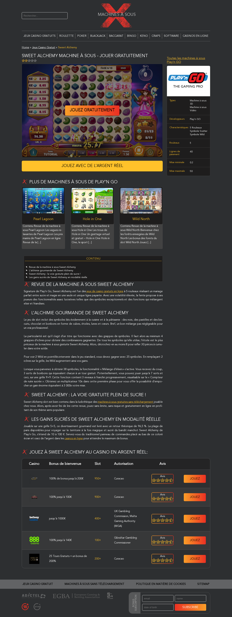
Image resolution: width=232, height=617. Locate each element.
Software (171, 36)
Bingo (131, 36)
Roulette (66, 36)
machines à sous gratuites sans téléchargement (125, 402)
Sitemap (203, 584)
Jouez (195, 478)
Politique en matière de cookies (161, 584)
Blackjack (97, 36)
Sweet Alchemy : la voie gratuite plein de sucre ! (55, 274)
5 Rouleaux (196, 128)
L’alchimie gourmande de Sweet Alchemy (51, 270)
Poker (81, 36)
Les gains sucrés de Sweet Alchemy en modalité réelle (58, 277)
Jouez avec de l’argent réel (92, 166)
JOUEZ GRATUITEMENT (92, 110)
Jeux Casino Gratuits (40, 36)
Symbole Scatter (198, 131)
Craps (156, 36)
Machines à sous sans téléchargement (94, 584)
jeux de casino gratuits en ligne (105, 291)
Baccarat (116, 36)
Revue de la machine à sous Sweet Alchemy (52, 267)
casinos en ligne (74, 438)
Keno (144, 36)
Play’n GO (195, 119)
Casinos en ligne (195, 36)
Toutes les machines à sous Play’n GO (186, 60)
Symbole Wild (197, 134)
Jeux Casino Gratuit (38, 584)
